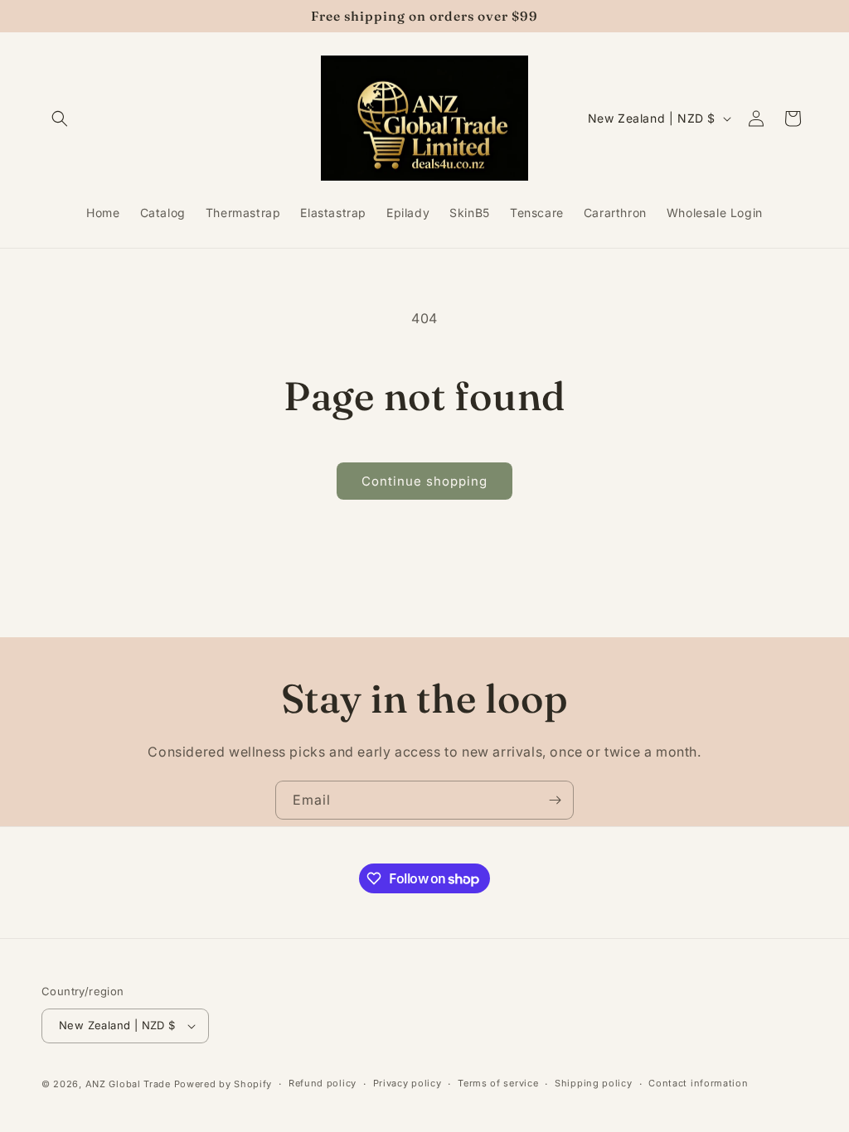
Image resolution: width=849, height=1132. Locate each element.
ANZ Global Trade (128, 1084)
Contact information (698, 1083)
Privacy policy (407, 1083)
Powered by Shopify (223, 1084)
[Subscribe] (554, 800)
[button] (59, 118)
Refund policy (323, 1083)
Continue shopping (424, 481)
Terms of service (498, 1083)
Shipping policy (594, 1083)
